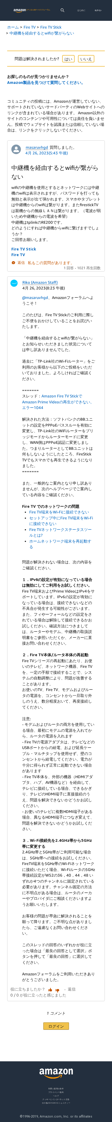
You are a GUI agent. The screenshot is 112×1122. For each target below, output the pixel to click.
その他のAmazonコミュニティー (56, 1103)
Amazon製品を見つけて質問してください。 (46, 82)
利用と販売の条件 (56, 1088)
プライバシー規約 (56, 1092)
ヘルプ (56, 1096)
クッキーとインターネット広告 (55, 1099)
